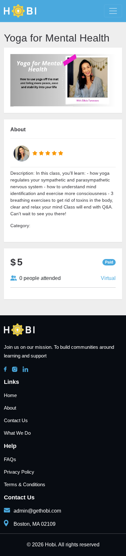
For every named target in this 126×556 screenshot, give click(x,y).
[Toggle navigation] (113, 11)
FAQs (10, 459)
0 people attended (39, 278)
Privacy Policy (19, 472)
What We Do (17, 433)
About (10, 408)
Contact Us (16, 420)
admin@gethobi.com (37, 511)
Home (10, 395)
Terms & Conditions (24, 484)
